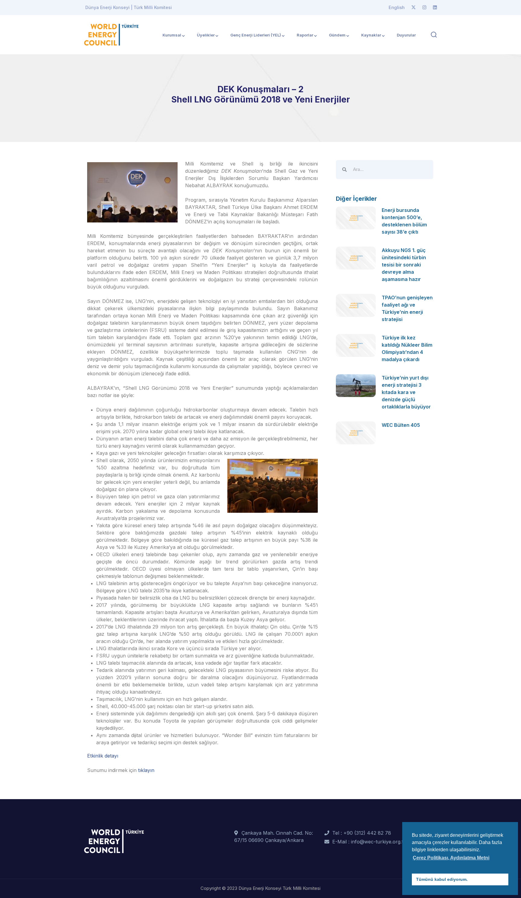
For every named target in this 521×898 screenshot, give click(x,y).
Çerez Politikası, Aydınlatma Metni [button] (451, 857)
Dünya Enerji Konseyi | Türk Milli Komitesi (128, 7)
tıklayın (146, 770)
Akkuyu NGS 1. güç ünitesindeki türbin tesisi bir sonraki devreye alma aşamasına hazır (404, 264)
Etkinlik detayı (102, 756)
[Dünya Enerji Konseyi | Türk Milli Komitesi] (111, 34)
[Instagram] (424, 7)
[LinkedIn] (435, 7)
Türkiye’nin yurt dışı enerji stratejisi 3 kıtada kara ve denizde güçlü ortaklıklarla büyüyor (406, 392)
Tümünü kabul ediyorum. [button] (442, 879)
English (397, 7)
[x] (413, 7)
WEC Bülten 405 (401, 425)
